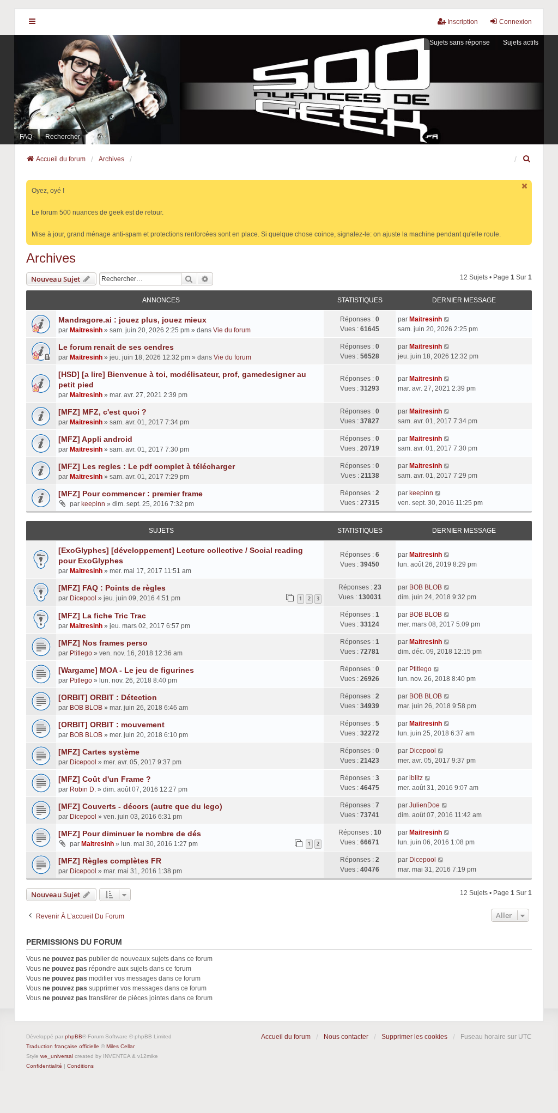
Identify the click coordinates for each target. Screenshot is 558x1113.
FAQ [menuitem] (26, 137)
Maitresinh (86, 330)
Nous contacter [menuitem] (346, 1037)
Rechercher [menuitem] (62, 137)
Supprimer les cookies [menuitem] (414, 1037)
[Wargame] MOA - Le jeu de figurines (126, 670)
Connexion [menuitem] (515, 22)
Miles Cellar (120, 1046)
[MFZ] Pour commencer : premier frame (130, 493)
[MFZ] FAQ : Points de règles (112, 587)
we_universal (56, 1056)
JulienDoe (424, 805)
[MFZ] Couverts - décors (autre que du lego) (140, 806)
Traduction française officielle (62, 1046)
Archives (51, 258)
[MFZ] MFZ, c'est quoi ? (102, 412)
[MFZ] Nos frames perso (103, 642)
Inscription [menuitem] (462, 22)
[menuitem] (527, 159)
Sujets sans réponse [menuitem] (459, 42)
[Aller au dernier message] (447, 319)
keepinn (93, 504)
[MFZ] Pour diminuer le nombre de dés (129, 833)
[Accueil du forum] (279, 90)
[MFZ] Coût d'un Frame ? (104, 779)
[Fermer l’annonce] (525, 186)
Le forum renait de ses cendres (116, 347)
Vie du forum (232, 330)
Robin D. (83, 789)
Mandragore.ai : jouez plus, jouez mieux (132, 319)
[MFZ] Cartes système (99, 751)
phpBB (73, 1036)
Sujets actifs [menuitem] (520, 42)
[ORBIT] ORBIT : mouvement (111, 724)
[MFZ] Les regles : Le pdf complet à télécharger (146, 466)
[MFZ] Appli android (95, 439)
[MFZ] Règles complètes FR (109, 860)
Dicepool (83, 598)
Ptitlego (81, 653)
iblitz (416, 778)
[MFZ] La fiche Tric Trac (102, 615)
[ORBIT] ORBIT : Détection (107, 697)
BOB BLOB (425, 587)
